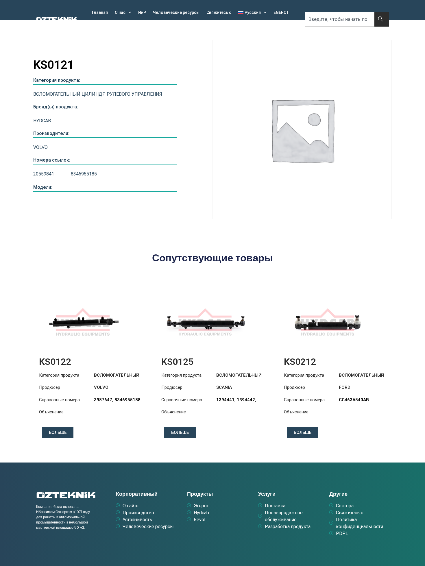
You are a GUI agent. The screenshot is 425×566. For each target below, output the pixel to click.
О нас (120, 12)
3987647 (103, 399)
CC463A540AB (354, 399)
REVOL (120, 25)
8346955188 (127, 399)
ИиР (142, 12)
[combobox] (339, 19)
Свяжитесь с (218, 12)
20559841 (43, 174)
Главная (100, 12)
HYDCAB (100, 25)
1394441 (225, 399)
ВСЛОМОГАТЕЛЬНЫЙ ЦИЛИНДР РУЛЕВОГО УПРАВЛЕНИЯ (97, 94)
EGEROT (281, 12)
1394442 (246, 399)
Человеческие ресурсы (176, 12)
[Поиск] (381, 19)
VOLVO (40, 147)
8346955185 (84, 174)
